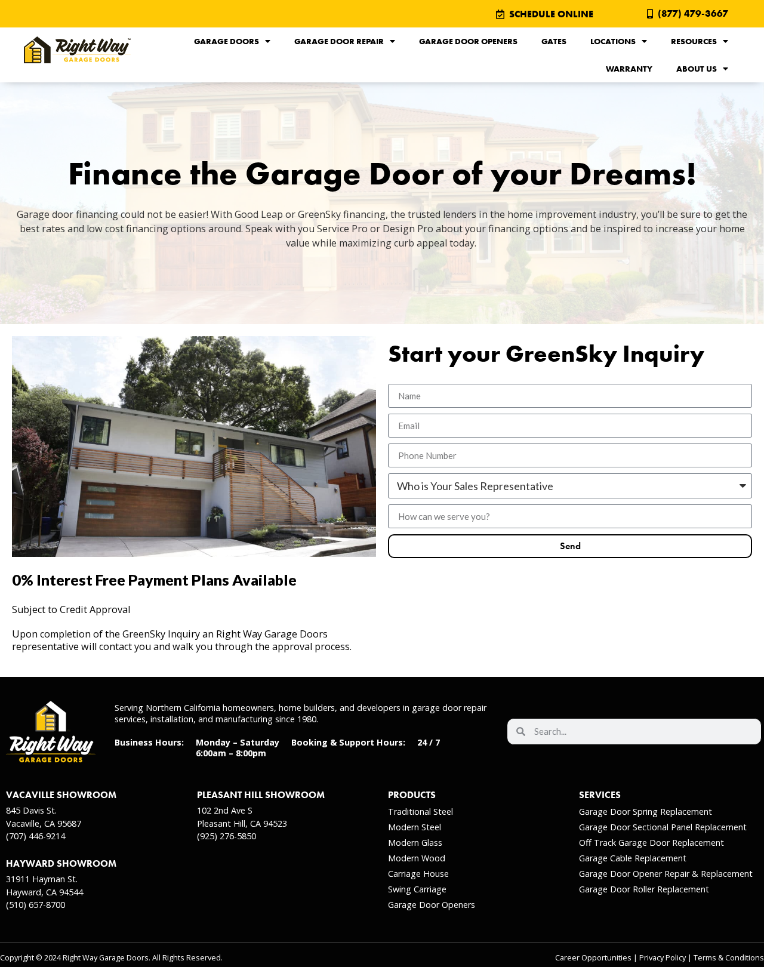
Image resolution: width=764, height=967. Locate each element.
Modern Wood (416, 858)
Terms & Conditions (729, 958)
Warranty (629, 68)
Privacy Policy (662, 958)
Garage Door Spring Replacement (645, 811)
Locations (613, 41)
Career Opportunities (593, 958)
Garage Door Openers (468, 41)
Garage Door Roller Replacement (644, 889)
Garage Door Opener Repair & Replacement (666, 873)
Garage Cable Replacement (632, 858)
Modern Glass (415, 842)
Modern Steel (414, 827)
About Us (696, 68)
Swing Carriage (417, 889)
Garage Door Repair (339, 41)
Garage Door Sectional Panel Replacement (663, 827)
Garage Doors (226, 41)
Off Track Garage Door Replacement (651, 842)
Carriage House (418, 873)
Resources (694, 41)
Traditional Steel (420, 811)
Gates (553, 41)
